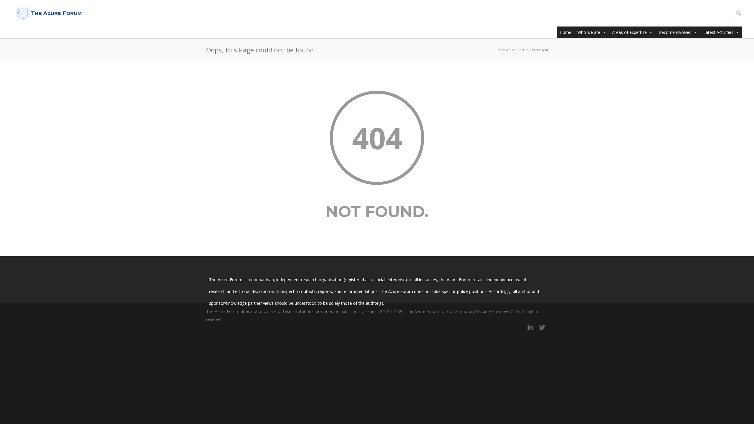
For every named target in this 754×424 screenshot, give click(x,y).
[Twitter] (542, 327)
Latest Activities (718, 32)
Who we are (588, 32)
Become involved (675, 32)
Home (565, 32)
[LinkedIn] (530, 327)
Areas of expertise (629, 32)
